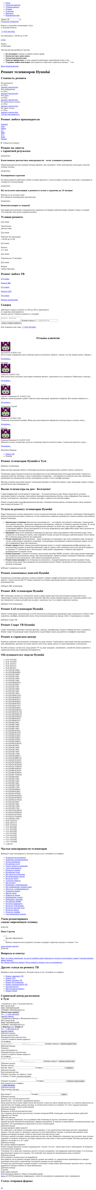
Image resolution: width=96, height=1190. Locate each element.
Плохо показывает (13, 862)
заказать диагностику (68, 1044)
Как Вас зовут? (7, 1068)
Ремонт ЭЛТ (11, 978)
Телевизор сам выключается (17, 860)
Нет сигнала (10, 883)
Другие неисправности (10, 114)
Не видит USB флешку (15, 906)
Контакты (9, 13)
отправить (69, 1068)
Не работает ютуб (13, 864)
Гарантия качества (13, 5)
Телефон (39, 1068)
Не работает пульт (13, 872)
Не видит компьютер (14, 904)
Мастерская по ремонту (15, 989)
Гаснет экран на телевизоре (17, 866)
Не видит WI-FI (12, 878)
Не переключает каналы (15, 876)
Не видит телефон (13, 912)
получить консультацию (75, 1081)
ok (2, 1188)
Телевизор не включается (16, 858)
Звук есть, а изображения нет (17, 889)
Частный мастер (12, 987)
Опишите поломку (8, 1081)
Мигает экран (11, 893)
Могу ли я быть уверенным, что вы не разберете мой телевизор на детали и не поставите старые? (40, 958)
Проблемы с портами (14, 899)
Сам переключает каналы (16, 914)
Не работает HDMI (13, 901)
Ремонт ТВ (10, 454)
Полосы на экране (13, 870)
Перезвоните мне (12, 15)
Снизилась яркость (13, 881)
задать (64, 1094)
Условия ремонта (12, 7)
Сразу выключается (13, 868)
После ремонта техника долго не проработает (44, 962)
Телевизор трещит (13, 891)
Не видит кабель (12, 910)
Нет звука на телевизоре (15, 874)
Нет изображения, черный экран (19, 887)
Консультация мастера (10, 66)
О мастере (10, 11)
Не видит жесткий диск (15, 908)
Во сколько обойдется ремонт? (13, 962)
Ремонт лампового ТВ (14, 976)
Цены (8, 3)
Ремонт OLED (11, 991)
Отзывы (9, 9)
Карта (3, 1176)
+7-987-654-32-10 (12, 1029)
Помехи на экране (13, 895)
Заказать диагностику (9, 87)
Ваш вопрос (6, 1094)
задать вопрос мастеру (10, 946)
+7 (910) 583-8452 (8, 32)
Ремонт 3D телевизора (15, 982)
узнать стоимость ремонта (11, 323)
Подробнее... (6, 359)
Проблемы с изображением (16, 885)
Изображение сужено (14, 897)
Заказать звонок (7, 1016)
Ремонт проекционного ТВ (16, 984)
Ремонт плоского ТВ (14, 980)
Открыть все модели (11, 143)
